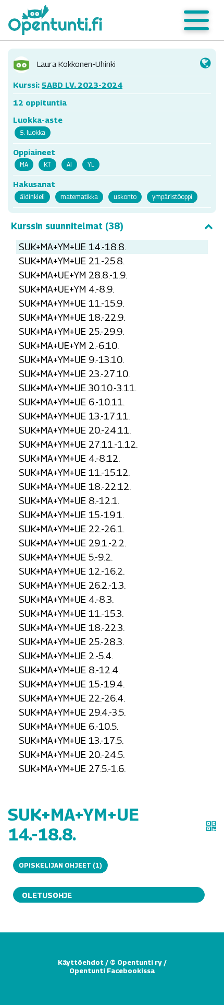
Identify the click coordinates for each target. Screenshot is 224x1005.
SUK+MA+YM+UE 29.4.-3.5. (72, 712)
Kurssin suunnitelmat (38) (67, 226)
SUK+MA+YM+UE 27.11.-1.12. (78, 444)
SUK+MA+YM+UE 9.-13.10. (71, 359)
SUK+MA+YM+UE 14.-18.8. (72, 246)
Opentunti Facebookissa (112, 970)
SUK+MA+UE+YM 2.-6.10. (69, 345)
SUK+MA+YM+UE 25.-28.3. (71, 641)
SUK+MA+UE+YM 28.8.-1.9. (73, 275)
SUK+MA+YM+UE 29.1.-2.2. (72, 542)
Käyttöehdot (81, 962)
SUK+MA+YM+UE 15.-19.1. (71, 514)
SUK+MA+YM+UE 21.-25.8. (72, 260)
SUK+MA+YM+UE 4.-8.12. (69, 458)
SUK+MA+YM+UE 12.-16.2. (72, 571)
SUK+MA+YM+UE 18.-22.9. (72, 317)
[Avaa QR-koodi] (211, 826)
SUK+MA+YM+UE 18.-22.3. (72, 627)
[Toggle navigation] (196, 20)
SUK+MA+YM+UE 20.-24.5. (72, 754)
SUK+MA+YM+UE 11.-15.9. (71, 303)
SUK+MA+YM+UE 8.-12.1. (69, 500)
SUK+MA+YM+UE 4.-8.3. (66, 599)
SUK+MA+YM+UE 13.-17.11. (74, 416)
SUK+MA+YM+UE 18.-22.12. (75, 486)
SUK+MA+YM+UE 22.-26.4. (72, 698)
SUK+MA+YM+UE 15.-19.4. (72, 684)
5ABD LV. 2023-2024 (82, 84)
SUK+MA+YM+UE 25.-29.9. (71, 331)
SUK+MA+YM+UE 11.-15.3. (71, 613)
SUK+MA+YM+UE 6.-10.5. (68, 726)
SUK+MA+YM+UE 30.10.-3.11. (77, 387)
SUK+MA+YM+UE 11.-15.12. (74, 472)
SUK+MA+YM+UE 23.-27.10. (74, 373)
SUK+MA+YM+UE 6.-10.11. (72, 401)
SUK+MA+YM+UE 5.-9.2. (66, 557)
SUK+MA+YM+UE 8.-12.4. (69, 669)
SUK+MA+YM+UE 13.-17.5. (71, 740)
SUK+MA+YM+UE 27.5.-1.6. (72, 768)
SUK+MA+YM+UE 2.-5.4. (66, 655)
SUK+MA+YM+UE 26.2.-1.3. (72, 585)
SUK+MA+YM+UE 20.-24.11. (75, 430)
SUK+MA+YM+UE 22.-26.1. (72, 528)
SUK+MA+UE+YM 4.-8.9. (66, 289)
